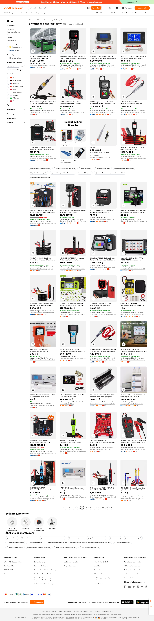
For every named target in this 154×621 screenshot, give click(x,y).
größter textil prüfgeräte (39, 173)
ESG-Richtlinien (9, 570)
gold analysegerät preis (123, 542)
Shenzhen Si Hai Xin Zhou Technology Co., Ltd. (133, 360)
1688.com (53, 611)
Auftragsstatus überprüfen (133, 570)
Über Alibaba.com (10, 557)
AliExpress (45, 611)
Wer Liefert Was (107, 611)
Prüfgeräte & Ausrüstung (45, 20)
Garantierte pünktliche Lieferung (45, 570)
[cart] (117, 8)
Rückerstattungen (100, 574)
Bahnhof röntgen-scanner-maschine (53, 538)
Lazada (75, 611)
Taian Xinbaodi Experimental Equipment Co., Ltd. (43, 65)
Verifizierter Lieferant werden (133, 574)
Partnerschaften (129, 578)
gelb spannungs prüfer (103, 168)
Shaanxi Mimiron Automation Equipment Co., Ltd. (73, 358)
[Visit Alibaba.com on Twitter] (133, 586)
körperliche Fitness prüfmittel (41, 177)
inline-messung (116, 538)
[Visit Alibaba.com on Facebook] (125, 586)
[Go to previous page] (65, 507)
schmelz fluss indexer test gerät (65, 168)
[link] (151, 601)
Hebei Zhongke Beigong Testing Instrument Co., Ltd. (103, 404)
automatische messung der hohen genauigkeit (111, 173)
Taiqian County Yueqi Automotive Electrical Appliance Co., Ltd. (43, 360)
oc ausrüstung (13, 538)
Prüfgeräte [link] (59, 20)
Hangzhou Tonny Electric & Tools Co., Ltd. (103, 219)
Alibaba (31, 20)
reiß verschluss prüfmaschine (125, 168)
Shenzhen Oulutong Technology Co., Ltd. (103, 314)
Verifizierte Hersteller (71, 562)
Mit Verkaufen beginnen (132, 566)
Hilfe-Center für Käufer (101, 562)
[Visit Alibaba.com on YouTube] (142, 586)
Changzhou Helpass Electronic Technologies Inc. (43, 405)
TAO (91, 611)
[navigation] (15, 264)
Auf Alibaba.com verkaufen (133, 562)
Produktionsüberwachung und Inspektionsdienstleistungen (44, 579)
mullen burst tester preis (134, 538)
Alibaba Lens (8, 602)
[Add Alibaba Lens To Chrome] (37, 602)
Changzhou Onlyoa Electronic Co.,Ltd (72, 112)
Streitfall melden (99, 570)
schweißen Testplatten (30, 538)
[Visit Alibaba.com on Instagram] (138, 586)
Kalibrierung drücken (36, 542)
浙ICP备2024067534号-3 (130, 618)
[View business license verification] (96, 618)
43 (107, 507)
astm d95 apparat (86, 173)
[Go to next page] (111, 507)
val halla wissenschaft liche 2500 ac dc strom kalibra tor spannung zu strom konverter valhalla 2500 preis (79, 542)
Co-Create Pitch (9, 566)
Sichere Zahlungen (40, 562)
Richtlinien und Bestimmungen (44, 584)
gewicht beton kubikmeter (97, 538)
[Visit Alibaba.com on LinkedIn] (129, 586)
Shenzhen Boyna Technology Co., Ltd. (132, 112)
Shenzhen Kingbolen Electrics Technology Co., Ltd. (73, 67)
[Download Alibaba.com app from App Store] (127, 602)
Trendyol (97, 611)
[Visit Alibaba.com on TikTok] (146, 586)
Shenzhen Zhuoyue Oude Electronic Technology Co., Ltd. (73, 314)
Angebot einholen (70, 566)
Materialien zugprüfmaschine (41, 168)
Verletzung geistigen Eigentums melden (104, 579)
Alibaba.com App (113, 602)
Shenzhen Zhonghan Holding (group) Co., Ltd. (133, 221)
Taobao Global (83, 611)
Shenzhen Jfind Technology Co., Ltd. (41, 269)
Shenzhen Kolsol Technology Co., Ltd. (132, 314)
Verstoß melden (99, 584)
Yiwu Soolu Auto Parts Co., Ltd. (39, 112)
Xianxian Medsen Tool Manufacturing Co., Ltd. (43, 312)
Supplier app (72, 602)
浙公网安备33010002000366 (111, 618)
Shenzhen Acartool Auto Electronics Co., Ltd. (103, 267)
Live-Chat (97, 566)
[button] (88, 8)
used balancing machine (16, 547)
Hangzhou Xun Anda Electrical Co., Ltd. (102, 157)
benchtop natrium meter (16, 542)
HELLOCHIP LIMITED (67, 404)
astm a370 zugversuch (77, 538)
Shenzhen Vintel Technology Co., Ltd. (132, 499)
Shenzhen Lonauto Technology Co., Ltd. (103, 497)
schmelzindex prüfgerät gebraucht (39, 547)
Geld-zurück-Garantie (41, 566)
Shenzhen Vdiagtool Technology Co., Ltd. (43, 223)
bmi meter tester (86, 168)
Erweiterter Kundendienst (42, 574)
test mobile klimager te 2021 (90, 547)
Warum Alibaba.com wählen (13, 562)
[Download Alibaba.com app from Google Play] (143, 602)
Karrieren (7, 574)
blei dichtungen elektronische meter (63, 173)
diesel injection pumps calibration (66, 547)
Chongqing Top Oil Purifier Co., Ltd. (131, 404)
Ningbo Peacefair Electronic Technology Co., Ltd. (103, 67)
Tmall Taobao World (65, 611)
